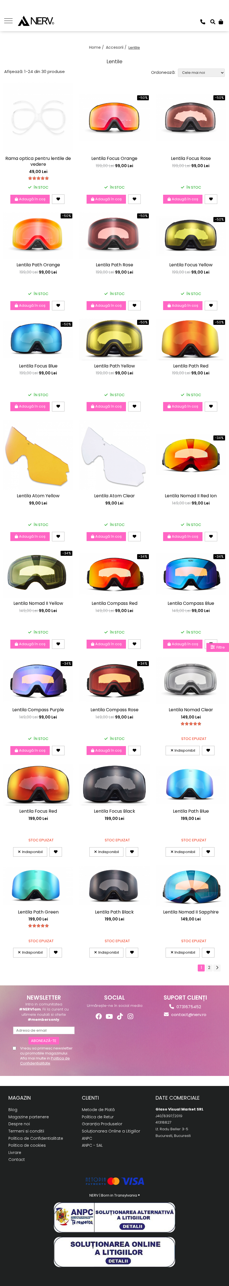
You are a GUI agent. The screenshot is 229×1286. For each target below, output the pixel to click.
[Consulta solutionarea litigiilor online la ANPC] (114, 1252)
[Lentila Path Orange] (38, 235)
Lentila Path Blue (191, 811)
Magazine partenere (28, 1117)
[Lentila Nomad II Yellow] (38, 574)
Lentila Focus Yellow (191, 265)
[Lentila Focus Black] (114, 784)
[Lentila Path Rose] (114, 235)
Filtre (220, 647)
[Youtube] (109, 1016)
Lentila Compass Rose (114, 710)
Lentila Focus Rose (191, 159)
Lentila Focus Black (114, 811)
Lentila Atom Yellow (38, 496)
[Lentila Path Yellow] (114, 340)
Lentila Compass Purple (38, 710)
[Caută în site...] (213, 21)
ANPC (87, 1138)
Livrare (14, 1152)
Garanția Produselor (102, 1124)
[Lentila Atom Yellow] (38, 455)
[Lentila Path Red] (191, 339)
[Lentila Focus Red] (38, 785)
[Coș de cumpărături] (221, 21)
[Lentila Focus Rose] (191, 117)
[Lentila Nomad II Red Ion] (191, 455)
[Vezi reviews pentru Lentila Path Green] (38, 926)
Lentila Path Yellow (114, 366)
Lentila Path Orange (38, 265)
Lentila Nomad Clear (191, 710)
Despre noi (19, 1124)
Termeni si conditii (26, 1131)
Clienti (90, 1097)
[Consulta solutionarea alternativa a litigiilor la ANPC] (114, 1217)
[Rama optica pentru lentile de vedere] (38, 117)
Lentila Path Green (38, 912)
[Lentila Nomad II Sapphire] (191, 886)
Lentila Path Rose (114, 265)
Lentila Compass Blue (191, 604)
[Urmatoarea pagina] (217, 967)
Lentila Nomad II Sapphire (191, 912)
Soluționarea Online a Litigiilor (111, 1131)
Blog (12, 1109)
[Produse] (10, 20)
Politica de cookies (27, 1145)
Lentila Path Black (114, 912)
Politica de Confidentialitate (45, 1061)
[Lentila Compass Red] (114, 574)
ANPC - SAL (92, 1145)
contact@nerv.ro (188, 1014)
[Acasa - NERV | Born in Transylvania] (45, 21)
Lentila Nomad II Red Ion (191, 496)
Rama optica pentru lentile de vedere (38, 161)
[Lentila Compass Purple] (38, 681)
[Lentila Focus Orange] (114, 117)
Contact (16, 1159)
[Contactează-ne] (203, 21)
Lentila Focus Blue (38, 366)
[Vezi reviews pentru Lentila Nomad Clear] (191, 724)
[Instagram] (130, 1016)
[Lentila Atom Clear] (114, 455)
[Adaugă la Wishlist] (58, 199)
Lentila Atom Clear (114, 496)
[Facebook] (99, 1016)
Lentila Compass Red (114, 604)
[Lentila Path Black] (114, 885)
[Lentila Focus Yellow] (191, 236)
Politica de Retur (98, 1117)
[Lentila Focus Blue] (38, 340)
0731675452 (188, 1007)
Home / (97, 47)
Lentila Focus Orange (114, 159)
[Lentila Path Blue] (191, 785)
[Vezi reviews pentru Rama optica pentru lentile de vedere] (38, 178)
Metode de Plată (98, 1109)
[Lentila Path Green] (38, 886)
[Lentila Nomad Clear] (191, 680)
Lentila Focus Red (38, 811)
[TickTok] (120, 1016)
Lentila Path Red (190, 366)
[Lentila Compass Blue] (191, 574)
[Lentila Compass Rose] (114, 681)
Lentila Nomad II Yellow (38, 604)
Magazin (19, 1097)
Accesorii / (117, 47)
